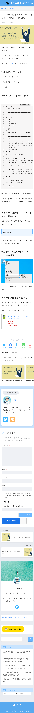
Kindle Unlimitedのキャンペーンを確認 (15, 617)
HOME (18, 705)
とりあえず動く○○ (19, 2)
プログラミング (8, 360)
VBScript (13, 352)
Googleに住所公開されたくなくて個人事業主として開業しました (17, 673)
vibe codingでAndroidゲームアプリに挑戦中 (17, 680)
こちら (12, 63)
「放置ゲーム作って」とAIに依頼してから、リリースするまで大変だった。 (16, 667)
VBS (4, 358)
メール (5, 477)
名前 (4, 469)
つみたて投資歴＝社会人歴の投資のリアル (16, 653)
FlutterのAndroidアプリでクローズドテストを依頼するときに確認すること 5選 (16, 660)
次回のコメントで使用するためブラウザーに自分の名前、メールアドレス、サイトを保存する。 (18, 496)
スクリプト (27, 358)
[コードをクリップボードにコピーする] (32, 105)
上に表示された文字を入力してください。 (16, 506)
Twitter (5, 423)
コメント (6, 445)
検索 (30, 639)
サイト (4, 485)
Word (19, 358)
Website (13, 423)
